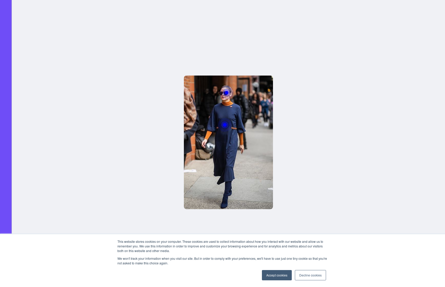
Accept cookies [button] (276, 275)
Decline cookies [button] (310, 275)
